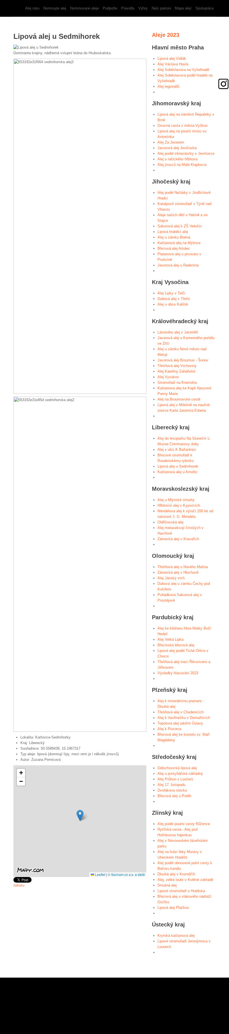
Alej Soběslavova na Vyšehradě (183, 70)
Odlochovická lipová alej (177, 768)
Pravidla (127, 8)
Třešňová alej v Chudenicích (181, 712)
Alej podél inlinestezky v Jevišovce (186, 153)
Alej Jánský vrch (171, 578)
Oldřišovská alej (170, 522)
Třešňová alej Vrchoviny (177, 366)
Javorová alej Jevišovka (177, 148)
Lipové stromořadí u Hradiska (181, 891)
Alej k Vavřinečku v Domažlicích (184, 718)
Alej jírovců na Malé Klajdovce (182, 165)
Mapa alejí (183, 8)
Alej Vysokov (168, 377)
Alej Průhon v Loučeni (175, 779)
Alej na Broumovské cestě (179, 399)
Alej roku (32, 8)
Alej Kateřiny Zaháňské (176, 371)
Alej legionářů (168, 86)
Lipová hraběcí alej (173, 232)
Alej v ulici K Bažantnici (177, 449)
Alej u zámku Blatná (174, 237)
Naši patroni (161, 8)
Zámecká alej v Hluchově (178, 572)
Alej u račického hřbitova (177, 159)
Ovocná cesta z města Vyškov (183, 125)
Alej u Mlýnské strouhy (176, 500)
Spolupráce (204, 8)
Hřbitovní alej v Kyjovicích (179, 505)
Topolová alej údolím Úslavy (180, 723)
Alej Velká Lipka (170, 639)
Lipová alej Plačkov (173, 908)
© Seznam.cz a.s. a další (126, 874)
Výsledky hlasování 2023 (178, 673)
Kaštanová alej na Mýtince (179, 243)
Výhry (143, 8)
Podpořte (110, 8)
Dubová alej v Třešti (174, 299)
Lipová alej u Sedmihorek (178, 466)
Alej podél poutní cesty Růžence (184, 824)
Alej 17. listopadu (171, 785)
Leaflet (99, 874)
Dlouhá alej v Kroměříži (176, 874)
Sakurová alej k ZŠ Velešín (180, 226)
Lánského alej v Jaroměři (178, 332)
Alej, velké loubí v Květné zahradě (185, 880)
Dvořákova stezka (172, 790)
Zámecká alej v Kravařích (178, 539)
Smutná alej (167, 885)
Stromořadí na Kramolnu (177, 382)
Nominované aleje (84, 8)
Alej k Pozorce (169, 729)
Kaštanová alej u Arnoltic (178, 472)
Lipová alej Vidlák (172, 58)
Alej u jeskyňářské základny (180, 773)
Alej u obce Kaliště (173, 304)
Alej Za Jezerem (171, 142)
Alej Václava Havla (173, 64)
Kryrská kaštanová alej (176, 935)
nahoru (18, 885)
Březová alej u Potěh (174, 796)
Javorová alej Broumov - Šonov (183, 360)
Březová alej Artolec (174, 248)
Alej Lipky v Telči (171, 293)
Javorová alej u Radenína (178, 265)
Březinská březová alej (176, 645)
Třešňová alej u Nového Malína (183, 567)
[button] (80, 815)
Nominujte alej (54, 8)
